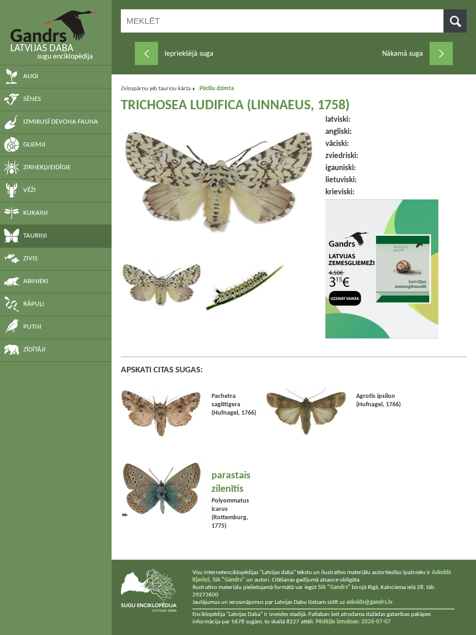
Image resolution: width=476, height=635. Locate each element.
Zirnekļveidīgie (47, 167)
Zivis (30, 258)
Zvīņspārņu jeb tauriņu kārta (156, 89)
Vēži (29, 190)
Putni (32, 327)
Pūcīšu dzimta (216, 89)
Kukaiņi (35, 213)
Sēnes (32, 99)
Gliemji (34, 144)
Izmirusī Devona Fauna (60, 122)
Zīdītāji (34, 349)
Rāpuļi (33, 304)
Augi (30, 76)
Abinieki (35, 281)
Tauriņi (35, 235)
